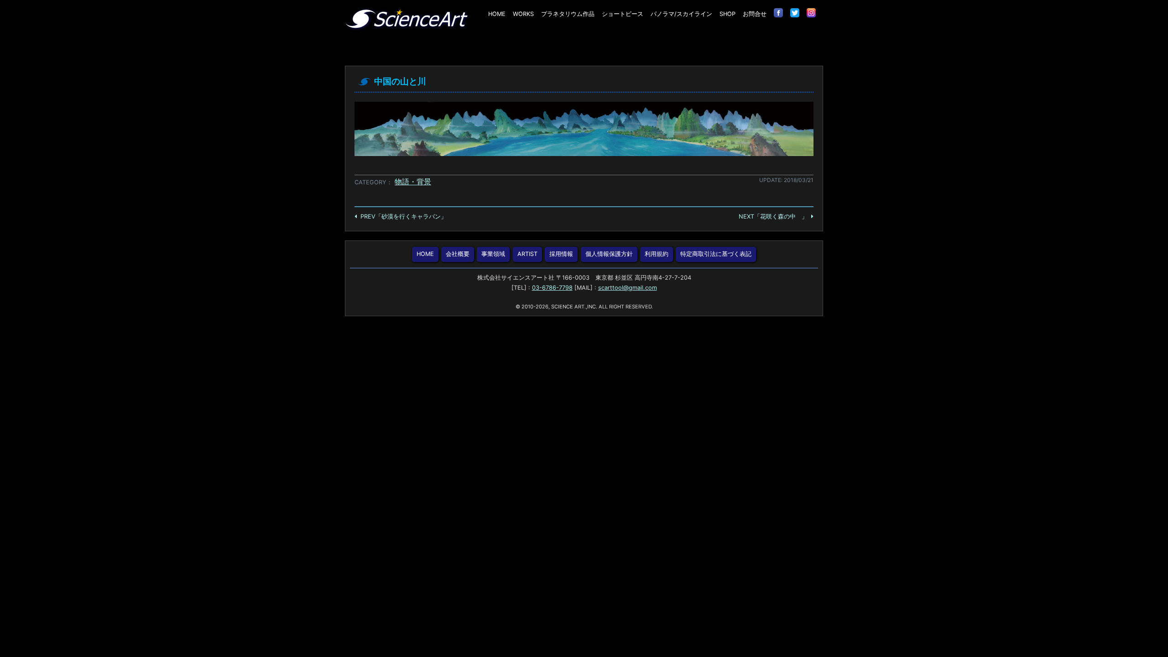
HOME (497, 13)
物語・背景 (413, 181)
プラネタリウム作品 (567, 13)
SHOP (727, 13)
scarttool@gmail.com (627, 287)
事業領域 (493, 253)
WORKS (523, 13)
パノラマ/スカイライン (681, 13)
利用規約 (656, 253)
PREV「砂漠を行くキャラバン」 (403, 216)
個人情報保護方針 (609, 253)
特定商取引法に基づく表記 (715, 253)
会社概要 (457, 253)
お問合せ (754, 13)
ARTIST (527, 253)
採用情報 (561, 253)
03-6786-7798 (552, 287)
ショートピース (622, 13)
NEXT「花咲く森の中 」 (773, 216)
